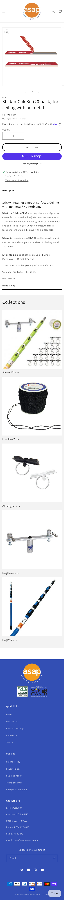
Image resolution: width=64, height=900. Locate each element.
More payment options (32, 163)
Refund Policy (13, 761)
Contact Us (11, 735)
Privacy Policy (13, 768)
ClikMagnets (9, 506)
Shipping (5, 119)
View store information (16, 180)
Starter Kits (9, 372)
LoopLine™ (9, 439)
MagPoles (8, 640)
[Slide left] (25, 91)
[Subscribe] (54, 858)
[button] (3, 11)
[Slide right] (38, 91)
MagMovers (9, 573)
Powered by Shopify (42, 894)
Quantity (6, 130)
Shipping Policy (14, 775)
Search (9, 742)
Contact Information (16, 789)
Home (9, 714)
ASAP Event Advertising (27, 894)
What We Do (12, 721)
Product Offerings (15, 728)
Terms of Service (14, 782)
